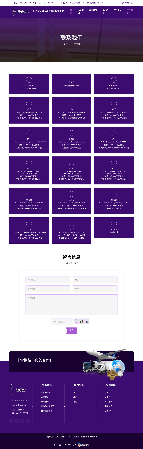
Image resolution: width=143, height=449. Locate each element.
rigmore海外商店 (127, 3)
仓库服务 (45, 397)
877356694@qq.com (73, 3)
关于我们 (81, 11)
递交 (71, 330)
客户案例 (105, 11)
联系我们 (130, 11)
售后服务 (108, 402)
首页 (71, 11)
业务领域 (93, 10)
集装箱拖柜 (45, 393)
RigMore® (92, 437)
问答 (75, 397)
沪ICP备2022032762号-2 (65, 445)
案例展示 (108, 406)
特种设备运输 (46, 411)
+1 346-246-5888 (43, 3)
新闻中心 (117, 10)
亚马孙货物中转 (47, 406)
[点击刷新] (81, 321)
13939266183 (22, 3)
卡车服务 (45, 402)
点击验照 (85, 445)
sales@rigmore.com (95, 3)
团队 (75, 402)
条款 (75, 393)
